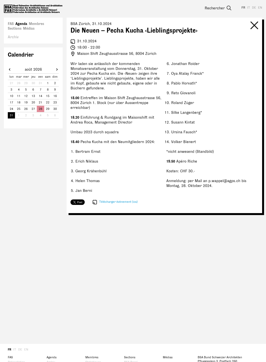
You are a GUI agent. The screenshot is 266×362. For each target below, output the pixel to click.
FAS (11, 24)
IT (248, 7)
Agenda (21, 24)
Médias (28, 28)
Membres (36, 24)
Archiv (13, 37)
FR (243, 7)
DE (254, 7)
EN (260, 7)
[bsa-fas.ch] (33, 9)
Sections (14, 28)
